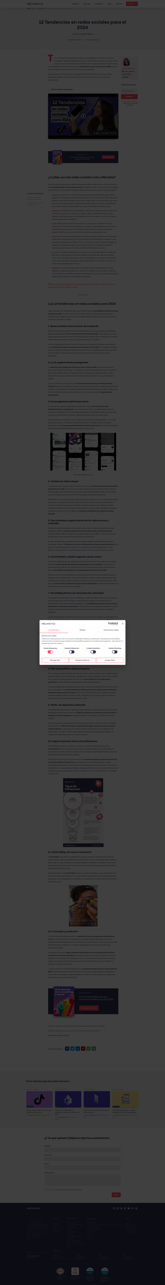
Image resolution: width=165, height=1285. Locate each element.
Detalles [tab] (82, 630)
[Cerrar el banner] (122, 623)
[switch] (71, 651)
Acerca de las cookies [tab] (111, 630)
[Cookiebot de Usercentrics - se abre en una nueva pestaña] (109, 623)
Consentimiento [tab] (53, 630)
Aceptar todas (110, 660)
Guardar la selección (82, 660)
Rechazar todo (55, 660)
